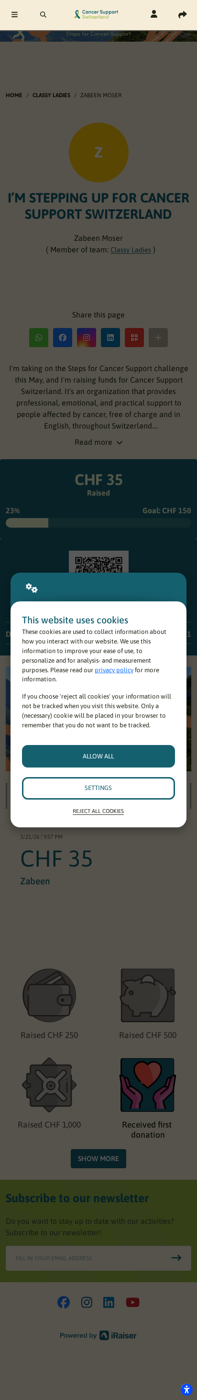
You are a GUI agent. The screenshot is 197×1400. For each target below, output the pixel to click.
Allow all (98, 756)
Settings (98, 787)
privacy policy (114, 670)
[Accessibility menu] (186, 1389)
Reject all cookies (98, 811)
